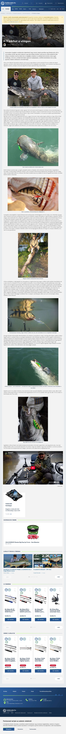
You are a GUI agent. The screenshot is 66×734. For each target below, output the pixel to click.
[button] (33, 88)
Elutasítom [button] (20, 729)
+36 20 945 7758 (32, 700)
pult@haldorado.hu (14, 21)
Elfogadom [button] (8, 729)
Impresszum (30, 712)
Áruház (5, 691)
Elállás (50, 712)
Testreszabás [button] (32, 729)
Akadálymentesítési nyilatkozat (41, 712)
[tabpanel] (18, 564)
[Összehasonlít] (15, 591)
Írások (23, 691)
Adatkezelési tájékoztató (20, 712)
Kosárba (11, 619)
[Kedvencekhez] (15, 589)
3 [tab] (33, 577)
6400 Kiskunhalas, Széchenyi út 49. (14, 703)
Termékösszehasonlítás (45, 691)
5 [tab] (37, 577)
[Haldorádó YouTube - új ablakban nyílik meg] (56, 695)
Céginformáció (6, 712)
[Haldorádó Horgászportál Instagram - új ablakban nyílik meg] (62, 695)
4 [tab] (35, 577)
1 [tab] (29, 577)
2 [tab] (31, 577)
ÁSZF (12, 712)
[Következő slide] (59, 577)
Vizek (32, 691)
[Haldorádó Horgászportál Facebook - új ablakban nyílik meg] (59, 695)
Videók (14, 691)
